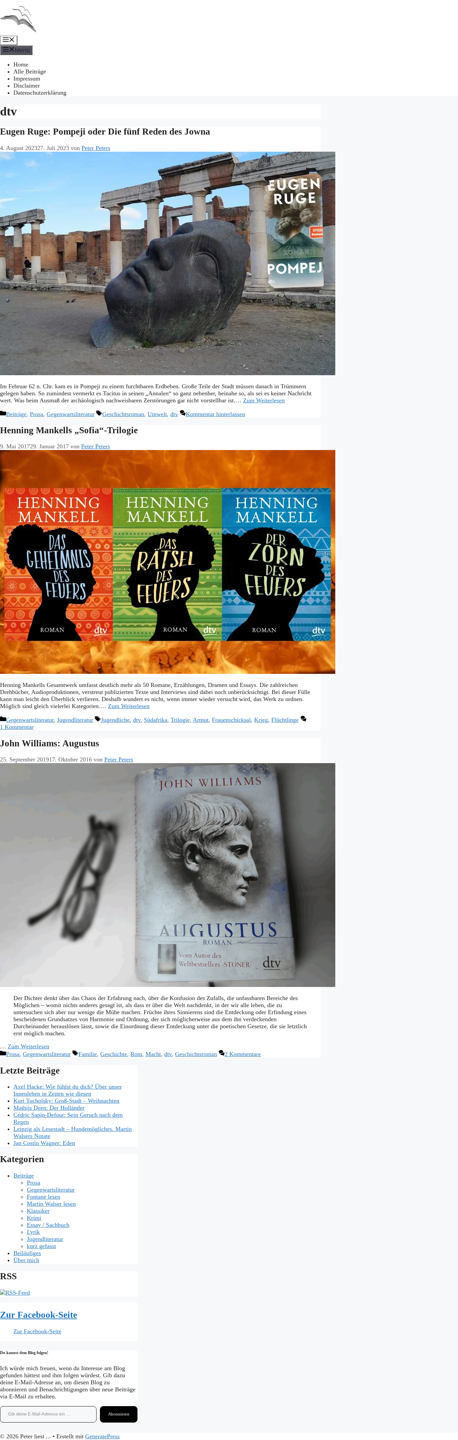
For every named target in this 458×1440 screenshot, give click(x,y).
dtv (174, 414)
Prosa (36, 414)
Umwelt (157, 414)
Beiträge (16, 414)
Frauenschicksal (231, 719)
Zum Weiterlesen (264, 400)
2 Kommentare (243, 1054)
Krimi (34, 1217)
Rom (136, 1054)
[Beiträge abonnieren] (15, 1292)
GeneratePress (102, 1436)
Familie (87, 1054)
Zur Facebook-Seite (38, 1315)
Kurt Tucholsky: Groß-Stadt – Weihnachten (66, 1100)
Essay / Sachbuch (48, 1225)
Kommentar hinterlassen (215, 414)
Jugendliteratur (75, 719)
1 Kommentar (17, 727)
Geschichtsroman (123, 414)
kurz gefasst (41, 1246)
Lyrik (33, 1232)
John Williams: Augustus (49, 743)
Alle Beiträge (29, 71)
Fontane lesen (43, 1196)
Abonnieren (118, 1414)
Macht (153, 1054)
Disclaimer (26, 85)
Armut (201, 719)
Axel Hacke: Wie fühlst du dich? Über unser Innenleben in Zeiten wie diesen (67, 1090)
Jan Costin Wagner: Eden (44, 1143)
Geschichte (113, 1054)
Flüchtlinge (285, 719)
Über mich (26, 1260)
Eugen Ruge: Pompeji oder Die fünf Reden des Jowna (105, 132)
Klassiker (38, 1210)
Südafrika (155, 719)
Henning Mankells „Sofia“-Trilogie (69, 430)
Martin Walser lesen (51, 1203)
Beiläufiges (27, 1253)
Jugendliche (115, 719)
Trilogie (180, 719)
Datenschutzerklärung (39, 92)
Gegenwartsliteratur (71, 414)
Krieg (261, 719)
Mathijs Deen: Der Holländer (48, 1107)
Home (20, 64)
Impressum (26, 78)
